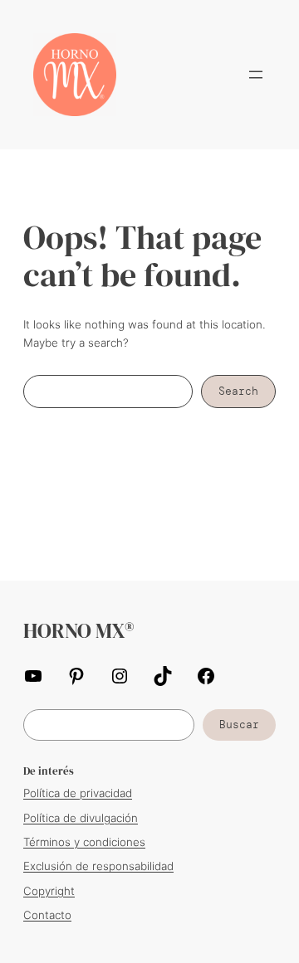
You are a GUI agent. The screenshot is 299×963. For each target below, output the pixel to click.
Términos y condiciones (84, 842)
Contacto (47, 915)
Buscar (239, 724)
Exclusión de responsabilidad (98, 866)
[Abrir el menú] (256, 75)
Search (238, 391)
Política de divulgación (80, 817)
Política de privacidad (77, 793)
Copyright (49, 890)
